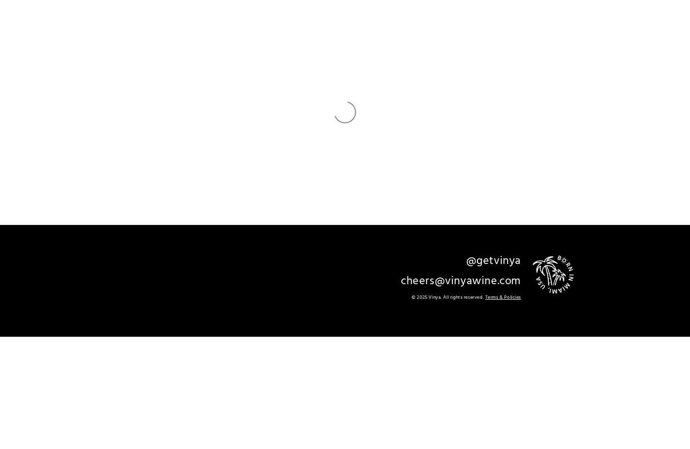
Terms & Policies (503, 297)
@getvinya (493, 261)
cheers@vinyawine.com (461, 281)
